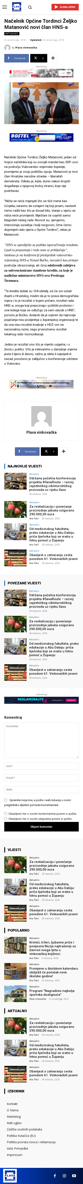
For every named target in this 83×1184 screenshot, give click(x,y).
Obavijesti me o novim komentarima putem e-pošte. (43, 813)
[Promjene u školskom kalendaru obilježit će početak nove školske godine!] (15, 971)
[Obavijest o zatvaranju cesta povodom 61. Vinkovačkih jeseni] (15, 558)
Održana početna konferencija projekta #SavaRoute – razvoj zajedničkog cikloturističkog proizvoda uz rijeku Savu (52, 484)
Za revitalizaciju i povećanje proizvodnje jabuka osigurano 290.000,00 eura (51, 510)
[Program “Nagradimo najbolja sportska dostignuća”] (15, 993)
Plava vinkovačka (26, 47)
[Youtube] (74, 1176)
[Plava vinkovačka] (8, 47)
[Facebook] (55, 1176)
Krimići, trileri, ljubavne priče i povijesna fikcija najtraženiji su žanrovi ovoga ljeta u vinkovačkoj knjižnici (52, 948)
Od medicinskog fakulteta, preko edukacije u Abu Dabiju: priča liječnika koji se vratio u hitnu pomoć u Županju (52, 534)
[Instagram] (64, 1176)
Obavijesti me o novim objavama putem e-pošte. (41, 818)
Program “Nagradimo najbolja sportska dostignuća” (51, 993)
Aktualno (11, 33)
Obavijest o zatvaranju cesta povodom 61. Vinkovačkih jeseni (53, 557)
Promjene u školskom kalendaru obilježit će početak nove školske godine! (53, 972)
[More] (53, 58)
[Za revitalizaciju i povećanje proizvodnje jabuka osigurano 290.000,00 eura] (15, 509)
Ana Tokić (34, 518)
